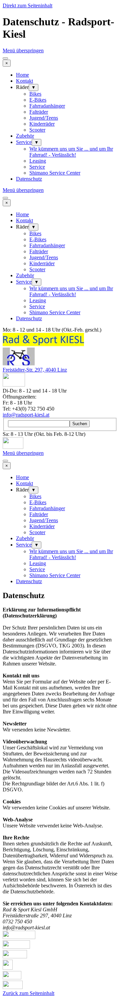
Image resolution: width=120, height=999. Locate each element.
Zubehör (25, 136)
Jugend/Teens (43, 118)
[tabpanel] (60, 769)
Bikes (35, 94)
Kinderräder (42, 124)
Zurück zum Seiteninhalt (28, 993)
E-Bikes (37, 100)
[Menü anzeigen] (5, 58)
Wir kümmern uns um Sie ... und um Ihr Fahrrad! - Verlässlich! (71, 152)
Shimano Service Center (54, 173)
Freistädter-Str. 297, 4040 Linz (35, 370)
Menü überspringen (23, 50)
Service (24, 142)
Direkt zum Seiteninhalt (27, 5)
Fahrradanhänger (47, 106)
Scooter (37, 130)
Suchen (79, 423)
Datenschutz (29, 179)
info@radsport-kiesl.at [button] (26, 415)
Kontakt (24, 81)
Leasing (37, 161)
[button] (14, 385)
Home (22, 75)
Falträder (38, 112)
